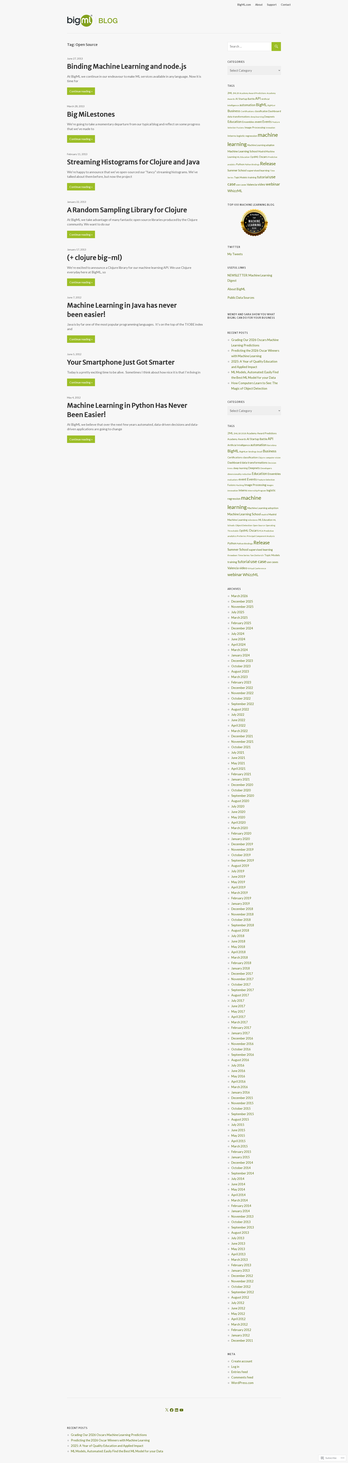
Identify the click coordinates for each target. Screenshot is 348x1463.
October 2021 (241, 747)
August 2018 (240, 930)
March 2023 (239, 677)
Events (267, 122)
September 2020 (242, 796)
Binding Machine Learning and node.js (127, 66)
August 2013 (240, 1232)
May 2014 (238, 1189)
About (259, 4)
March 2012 (239, 1324)
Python (240, 164)
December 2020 (242, 785)
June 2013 (238, 1243)
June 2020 (238, 812)
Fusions (240, 127)
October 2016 (241, 1049)
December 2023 (242, 661)
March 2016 (239, 1087)
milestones (253, 520)
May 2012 (238, 1314)
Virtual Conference (257, 568)
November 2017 (242, 979)
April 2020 (238, 822)
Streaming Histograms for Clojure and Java (133, 162)
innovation (270, 127)
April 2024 (238, 644)
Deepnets (269, 116)
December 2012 (242, 1276)
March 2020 (239, 828)
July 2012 (237, 1303)
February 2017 (241, 1028)
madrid (264, 514)
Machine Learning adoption (260, 145)
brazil (259, 451)
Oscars (263, 156)
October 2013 (241, 1222)
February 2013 (241, 1265)
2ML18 (236, 93)
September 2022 (242, 704)
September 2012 (242, 1292)
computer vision (273, 457)
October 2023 (241, 666)
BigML (261, 104)
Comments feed (242, 1377)
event (258, 121)
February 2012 (241, 1330)
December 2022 (242, 688)
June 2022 (238, 720)
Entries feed (239, 1372)
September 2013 (242, 1227)
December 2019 (242, 844)
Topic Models (240, 177)
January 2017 (240, 1033)
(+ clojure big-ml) (94, 258)
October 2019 (241, 855)
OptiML (254, 156)
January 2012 (240, 1335)
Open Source (259, 525)
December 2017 (242, 973)
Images (270, 485)
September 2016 (242, 1055)
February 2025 (241, 623)
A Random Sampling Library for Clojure (127, 210)
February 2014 (241, 1206)
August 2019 (240, 866)
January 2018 (240, 968)
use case (258, 561)
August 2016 (240, 1060)
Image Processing (255, 127)
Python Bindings (252, 164)
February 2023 (241, 682)
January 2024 (240, 655)
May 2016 (238, 1076)
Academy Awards (236, 439)
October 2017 (241, 984)
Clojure (261, 457)
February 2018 (241, 963)
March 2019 (239, 893)
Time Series (244, 555)
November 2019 (242, 849)
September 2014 (242, 1173)
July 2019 (237, 871)
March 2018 (239, 957)
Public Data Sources (240, 297)
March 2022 (239, 731)
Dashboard (274, 111)
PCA (261, 531)
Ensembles (248, 121)
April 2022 (238, 725)
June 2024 (238, 639)
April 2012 (238, 1319)
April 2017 (238, 1017)
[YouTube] (181, 1410)
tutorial (263, 177)
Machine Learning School (242, 151)
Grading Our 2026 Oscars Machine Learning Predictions (109, 1435)
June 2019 (238, 876)
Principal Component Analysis (261, 536)
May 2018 (238, 947)
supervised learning (258, 170)
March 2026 (239, 596)
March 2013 (239, 1259)
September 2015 (242, 1114)
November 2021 (242, 741)
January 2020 (240, 839)
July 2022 (237, 714)
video (261, 184)
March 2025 (239, 617)
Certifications (247, 111)
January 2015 (240, 1157)
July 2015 (237, 1125)
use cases (241, 184)
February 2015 (241, 1152)
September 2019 (242, 860)
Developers (266, 468)
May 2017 (238, 1011)
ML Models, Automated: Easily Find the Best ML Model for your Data (117, 1451)
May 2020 (238, 817)
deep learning (257, 117)
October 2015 (241, 1108)
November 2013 (242, 1216)
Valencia (252, 184)
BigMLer (272, 105)
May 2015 (238, 1135)
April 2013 (238, 1254)
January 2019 (240, 903)
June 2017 (238, 1006)
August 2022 (240, 709)
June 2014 (238, 1184)
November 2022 (242, 693)
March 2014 (239, 1200)
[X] (167, 1410)
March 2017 (239, 1022)
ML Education (243, 157)
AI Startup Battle (245, 98)
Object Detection (243, 525)
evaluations (232, 479)
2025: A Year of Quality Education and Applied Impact (107, 1446)
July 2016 (237, 1065)
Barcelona (271, 445)
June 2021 (238, 758)
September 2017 (242, 990)
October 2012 (241, 1287)
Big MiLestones (91, 114)
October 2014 (241, 1168)
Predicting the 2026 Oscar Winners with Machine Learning (110, 1440)
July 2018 (237, 936)
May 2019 (238, 882)
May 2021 (238, 763)
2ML (229, 93)
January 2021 (240, 779)
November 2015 (242, 1103)
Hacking (240, 485)
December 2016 (242, 1038)
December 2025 (242, 601)
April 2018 (238, 952)
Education (234, 122)
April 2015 (238, 1141)
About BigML (236, 289)
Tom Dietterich (257, 555)
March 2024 (239, 650)
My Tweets (235, 254)
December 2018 (242, 909)
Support (272, 4)
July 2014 (237, 1179)
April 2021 (238, 768)
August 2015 (240, 1119)
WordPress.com (242, 1383)
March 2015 (239, 1146)
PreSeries (241, 536)
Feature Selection (266, 479)
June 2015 (238, 1130)
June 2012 (238, 1308)
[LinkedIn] (176, 1410)
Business (233, 111)
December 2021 (242, 736)
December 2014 (242, 1162)
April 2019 (238, 887)
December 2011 (242, 1340)
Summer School (236, 170)
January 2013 (240, 1270)
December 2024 (242, 628)
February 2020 (241, 833)
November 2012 (242, 1281)
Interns (231, 135)
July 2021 (237, 752)
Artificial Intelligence (238, 445)
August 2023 (240, 671)
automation (247, 105)
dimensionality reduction (239, 474)
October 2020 (241, 790)
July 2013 (237, 1238)
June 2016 (238, 1071)
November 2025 (242, 607)
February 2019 (241, 898)
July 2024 (237, 634)
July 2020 (237, 806)
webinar (273, 184)
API (258, 98)
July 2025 (237, 612)
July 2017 (237, 1000)
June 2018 (238, 941)
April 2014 (238, 1195)
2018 (243, 433)
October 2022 (241, 698)
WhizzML (234, 191)
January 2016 (240, 1092)
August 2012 (240, 1297)
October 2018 (241, 920)
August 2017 (240, 995)
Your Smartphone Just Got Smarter (121, 362)
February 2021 (241, 774)
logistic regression (247, 135)
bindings (252, 451)
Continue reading (80, 91)
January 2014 (240, 1211)
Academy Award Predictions (252, 93)
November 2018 (242, 914)
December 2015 (242, 1098)
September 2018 (242, 925)
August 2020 (240, 801)
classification (261, 111)
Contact (286, 4)
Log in (235, 1367)
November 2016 (242, 1044)
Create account (241, 1361)
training (252, 177)
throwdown (232, 555)
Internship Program (257, 490)
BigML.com (244, 4)
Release (268, 163)
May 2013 (238, 1249)
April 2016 (238, 1081)
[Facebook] (171, 1410)
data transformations (238, 116)
